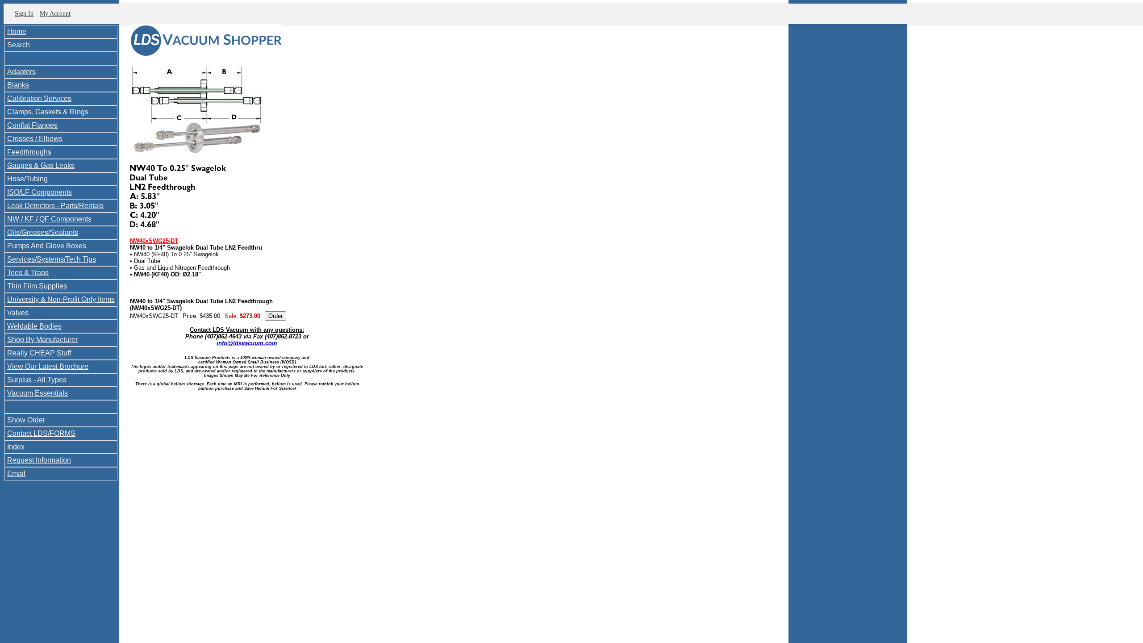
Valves (18, 313)
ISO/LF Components (39, 192)
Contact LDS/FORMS (41, 433)
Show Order (26, 420)
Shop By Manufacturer (42, 339)
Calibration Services (39, 98)
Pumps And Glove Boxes (46, 246)
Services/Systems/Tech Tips (51, 259)
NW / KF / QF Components (49, 219)
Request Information (39, 460)
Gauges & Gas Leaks (41, 165)
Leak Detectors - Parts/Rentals (55, 205)
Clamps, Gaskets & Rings (47, 112)
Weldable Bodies (34, 326)
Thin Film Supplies (37, 286)
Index (16, 447)
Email (16, 473)
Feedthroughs (29, 152)
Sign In (24, 13)
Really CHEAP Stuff (39, 353)
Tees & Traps (28, 272)
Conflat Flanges (32, 125)
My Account (55, 13)
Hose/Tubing (27, 179)
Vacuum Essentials (37, 393)
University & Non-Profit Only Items (61, 299)
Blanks (18, 85)
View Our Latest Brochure (47, 366)
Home (16, 31)
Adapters (21, 71)
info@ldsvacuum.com (247, 343)
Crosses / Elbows (35, 138)
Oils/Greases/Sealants (42, 232)
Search (18, 45)
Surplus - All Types (37, 380)
